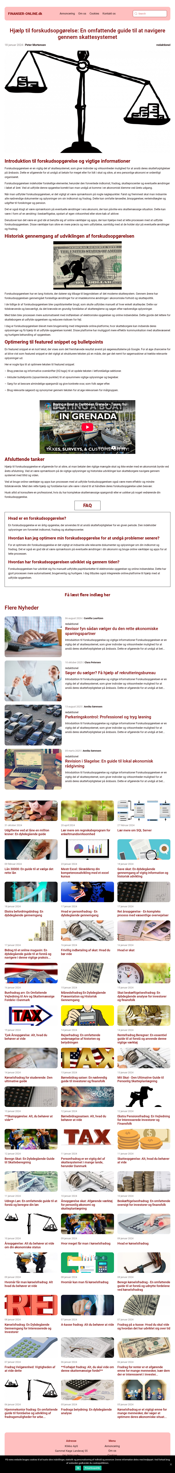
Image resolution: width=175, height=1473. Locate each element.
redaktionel (163, 45)
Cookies (94, 13)
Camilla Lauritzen (93, 618)
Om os (82, 13)
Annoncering (67, 13)
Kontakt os (109, 13)
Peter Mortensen (35, 45)
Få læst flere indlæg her (87, 594)
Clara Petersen (93, 662)
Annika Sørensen (93, 706)
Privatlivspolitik (92, 1468)
